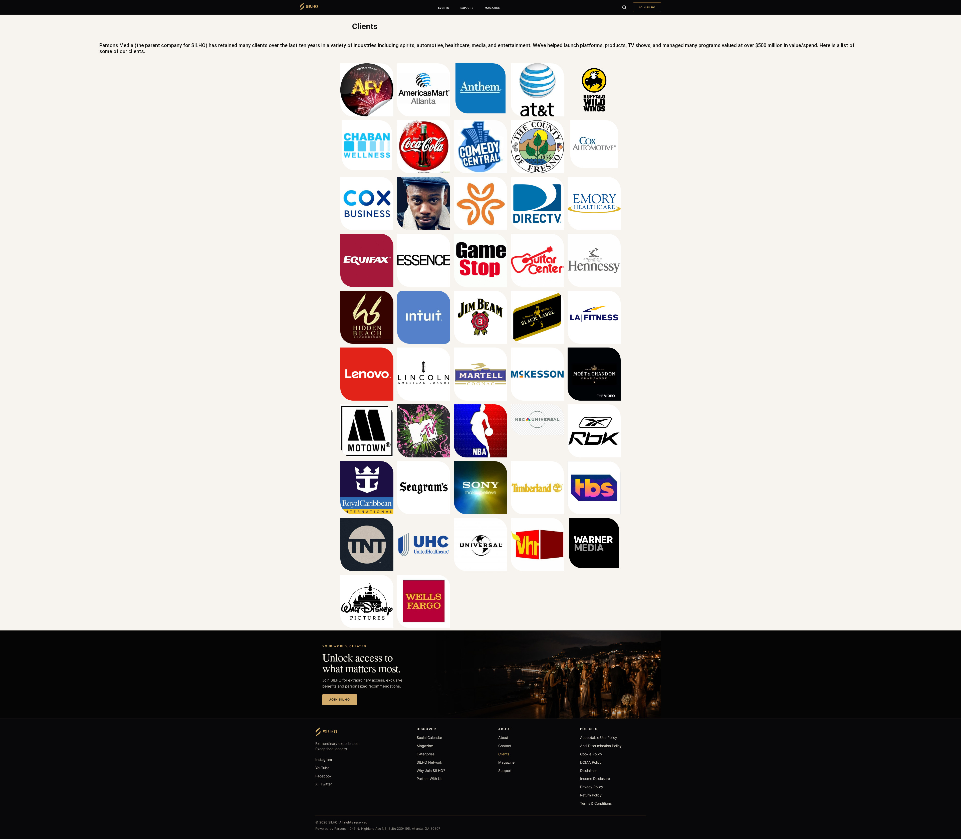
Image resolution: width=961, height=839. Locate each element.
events (443, 7)
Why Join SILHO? (431, 770)
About (503, 737)
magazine (492, 7)
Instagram (323, 759)
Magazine (425, 746)
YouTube (322, 768)
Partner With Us (429, 778)
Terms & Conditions (596, 803)
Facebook (323, 776)
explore (466, 7)
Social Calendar (429, 737)
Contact (504, 746)
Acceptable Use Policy (598, 737)
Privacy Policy (591, 787)
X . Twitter (323, 784)
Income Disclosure (595, 778)
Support (505, 770)
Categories (425, 754)
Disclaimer (588, 770)
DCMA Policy (591, 762)
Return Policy (591, 795)
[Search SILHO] (624, 7)
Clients (503, 754)
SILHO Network (429, 762)
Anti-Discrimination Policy (601, 746)
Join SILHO (647, 7)
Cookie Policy (591, 754)
